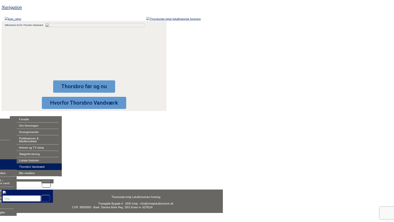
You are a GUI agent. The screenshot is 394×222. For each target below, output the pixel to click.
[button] (84, 86)
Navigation (12, 7)
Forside (24, 119)
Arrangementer (29, 132)
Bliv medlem (27, 173)
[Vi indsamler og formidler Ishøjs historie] (173, 19)
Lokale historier (29, 160)
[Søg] (46, 184)
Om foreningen (29, 125)
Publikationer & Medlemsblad (29, 140)
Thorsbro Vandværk (32, 166)
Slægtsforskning (29, 154)
